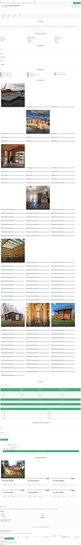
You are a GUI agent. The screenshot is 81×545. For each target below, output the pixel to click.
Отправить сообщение (41, 451)
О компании (3, 516)
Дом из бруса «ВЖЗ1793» (8, 480)
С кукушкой (60, 38)
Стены (1, 53)
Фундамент (2, 64)
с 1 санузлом (33, 37)
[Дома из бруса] (5, 2)
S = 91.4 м (6, 7)
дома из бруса (5, 25)
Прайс (2, 385)
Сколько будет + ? (6, 449)
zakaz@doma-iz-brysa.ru (21, 1)
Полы (1, 49)
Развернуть (40, 30)
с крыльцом (33, 38)
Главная (2, 513)
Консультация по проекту (11, 444)
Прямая (58, 37)
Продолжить (2, 544)
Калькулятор (7, 385)
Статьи (42, 513)
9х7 (4, 38)
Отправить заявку (4, 439)
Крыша (1, 60)
